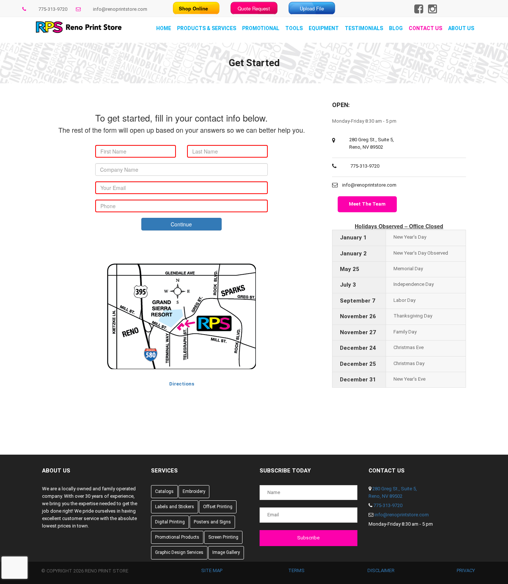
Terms (296, 570)
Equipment (324, 28)
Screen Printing (223, 537)
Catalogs (164, 491)
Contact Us (425, 28)
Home (163, 28)
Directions (181, 384)
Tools (294, 28)
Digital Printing (170, 522)
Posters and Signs (212, 522)
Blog (396, 28)
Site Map (211, 570)
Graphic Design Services (179, 552)
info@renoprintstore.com (120, 9)
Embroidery (194, 491)
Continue (181, 224)
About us (461, 28)
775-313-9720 (52, 9)
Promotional (260, 28)
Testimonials (364, 28)
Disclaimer (381, 570)
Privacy (466, 570)
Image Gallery (226, 552)
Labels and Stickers (174, 506)
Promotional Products (177, 537)
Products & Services (206, 28)
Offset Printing (217, 506)
